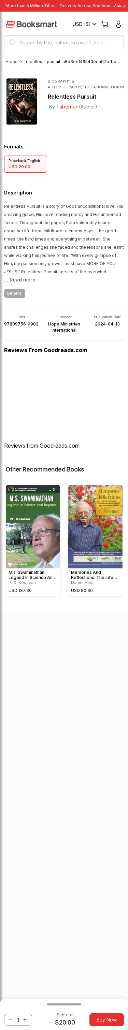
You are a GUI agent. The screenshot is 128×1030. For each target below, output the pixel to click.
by (63, 107)
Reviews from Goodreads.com (42, 445)
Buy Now (107, 1019)
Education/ (94, 87)
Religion (115, 87)
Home (11, 61)
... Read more (19, 279)
